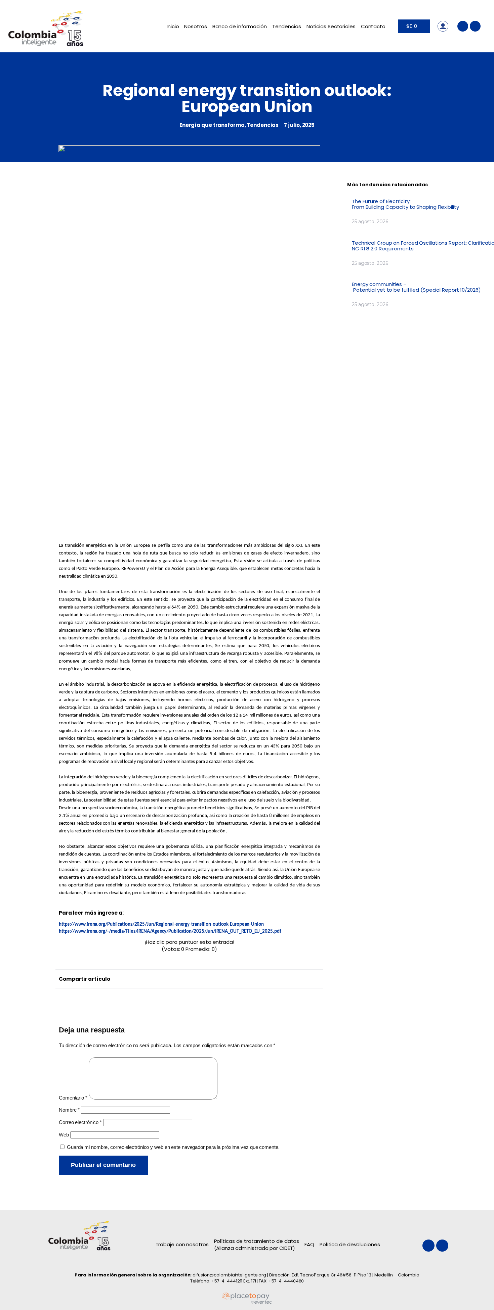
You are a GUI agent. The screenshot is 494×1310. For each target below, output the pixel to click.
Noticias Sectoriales (331, 26)
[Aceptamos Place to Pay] (247, 1302)
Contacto (373, 26)
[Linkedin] (475, 26)
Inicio (173, 26)
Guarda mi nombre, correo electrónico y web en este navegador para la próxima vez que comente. (173, 1147)
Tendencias (286, 26)
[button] (191, 977)
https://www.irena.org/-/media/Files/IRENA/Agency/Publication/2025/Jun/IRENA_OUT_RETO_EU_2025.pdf (170, 931)
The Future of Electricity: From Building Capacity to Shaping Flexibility (406, 204)
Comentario (73, 1098)
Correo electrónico (80, 1122)
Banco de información (239, 26)
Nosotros (195, 26)
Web (64, 1134)
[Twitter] (462, 26)
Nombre (69, 1110)
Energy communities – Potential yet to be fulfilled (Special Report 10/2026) (417, 287)
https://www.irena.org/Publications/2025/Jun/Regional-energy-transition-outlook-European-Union (161, 924)
